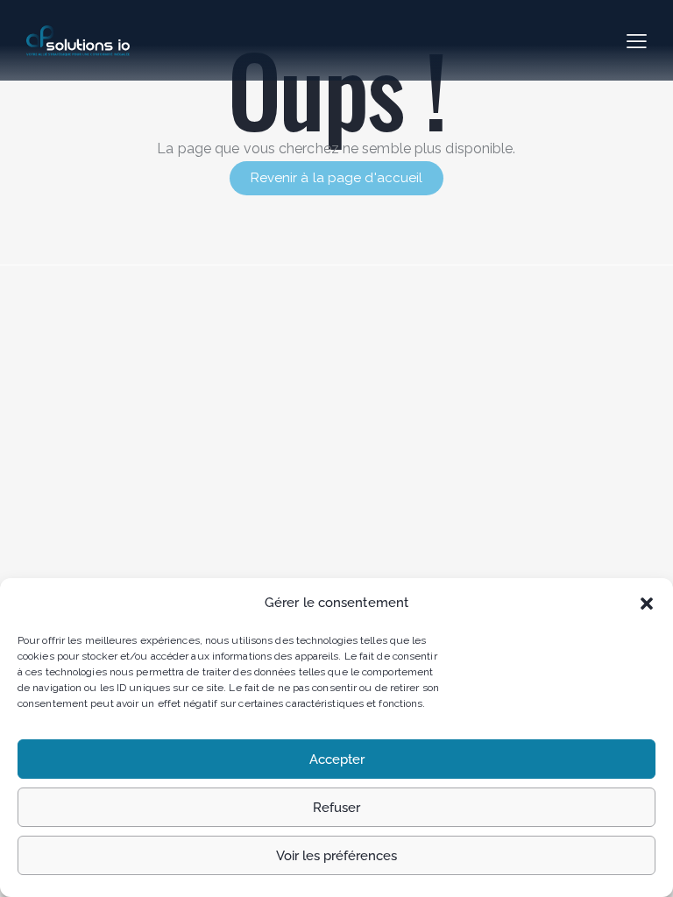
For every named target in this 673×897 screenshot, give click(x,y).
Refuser (336, 808)
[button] (646, 603)
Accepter (337, 759)
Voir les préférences (336, 856)
